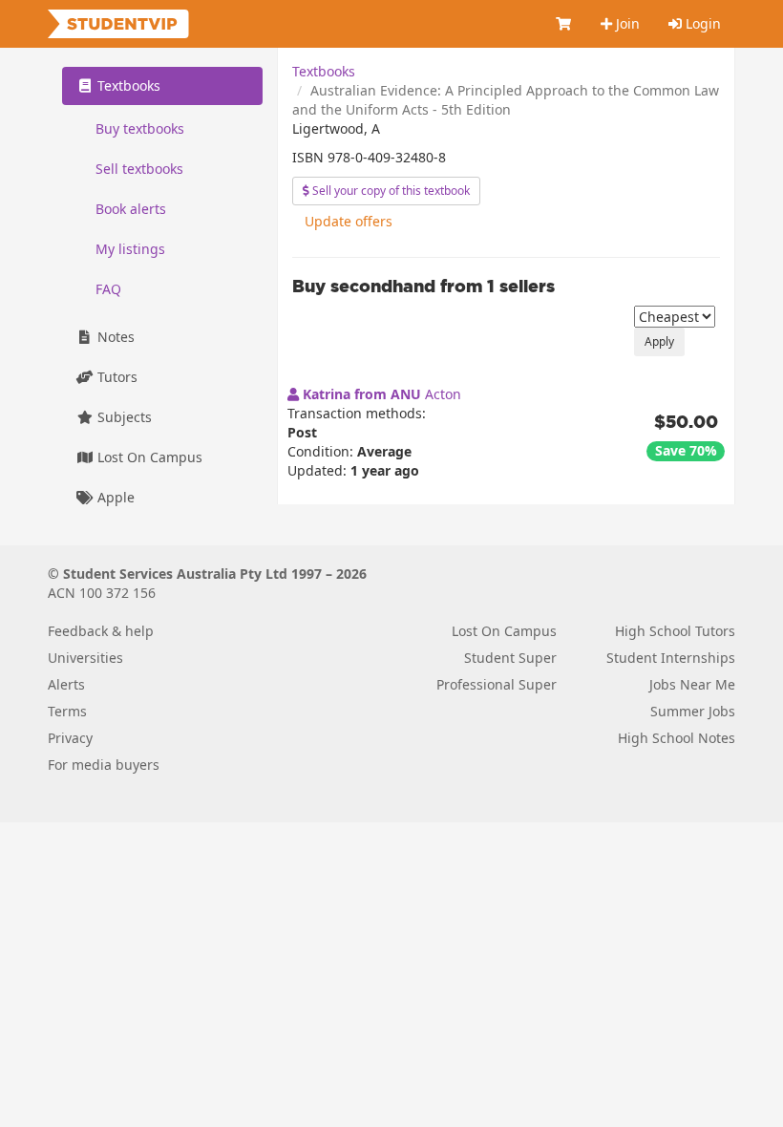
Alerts (66, 684)
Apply (659, 341)
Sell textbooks (139, 168)
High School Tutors (675, 631)
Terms (67, 711)
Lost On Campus (148, 457)
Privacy (70, 738)
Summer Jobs (692, 711)
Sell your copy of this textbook (389, 190)
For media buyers (103, 764)
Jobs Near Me (692, 684)
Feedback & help (101, 631)
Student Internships (670, 658)
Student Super (510, 658)
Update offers (348, 221)
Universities (85, 658)
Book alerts (130, 209)
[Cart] (564, 24)
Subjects (123, 417)
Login (701, 23)
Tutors (116, 377)
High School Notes (676, 738)
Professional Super (496, 684)
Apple (114, 497)
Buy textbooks (139, 128)
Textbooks (323, 71)
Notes (114, 337)
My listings (130, 249)
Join (626, 23)
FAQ (108, 289)
